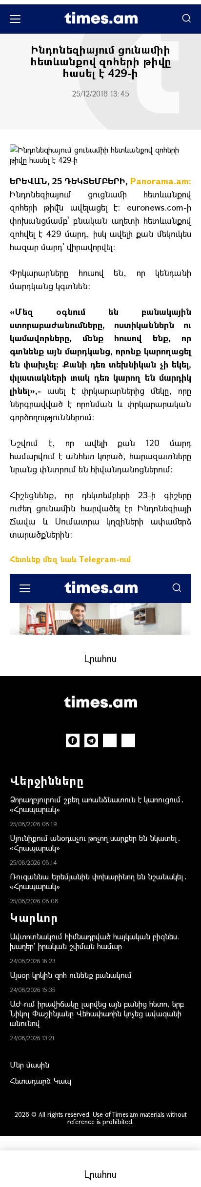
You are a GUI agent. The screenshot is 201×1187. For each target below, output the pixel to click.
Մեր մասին (29, 1064)
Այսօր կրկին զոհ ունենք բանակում (71, 975)
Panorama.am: (160, 181)
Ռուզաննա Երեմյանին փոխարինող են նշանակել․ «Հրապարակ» (98, 881)
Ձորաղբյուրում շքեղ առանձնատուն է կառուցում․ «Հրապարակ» (97, 804)
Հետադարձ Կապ (40, 1080)
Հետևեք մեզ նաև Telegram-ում (70, 559)
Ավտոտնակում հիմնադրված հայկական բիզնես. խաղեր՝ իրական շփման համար (95, 941)
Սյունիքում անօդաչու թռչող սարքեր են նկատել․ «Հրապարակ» (95, 843)
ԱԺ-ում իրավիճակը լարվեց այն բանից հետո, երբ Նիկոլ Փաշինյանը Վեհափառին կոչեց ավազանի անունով (97, 1013)
